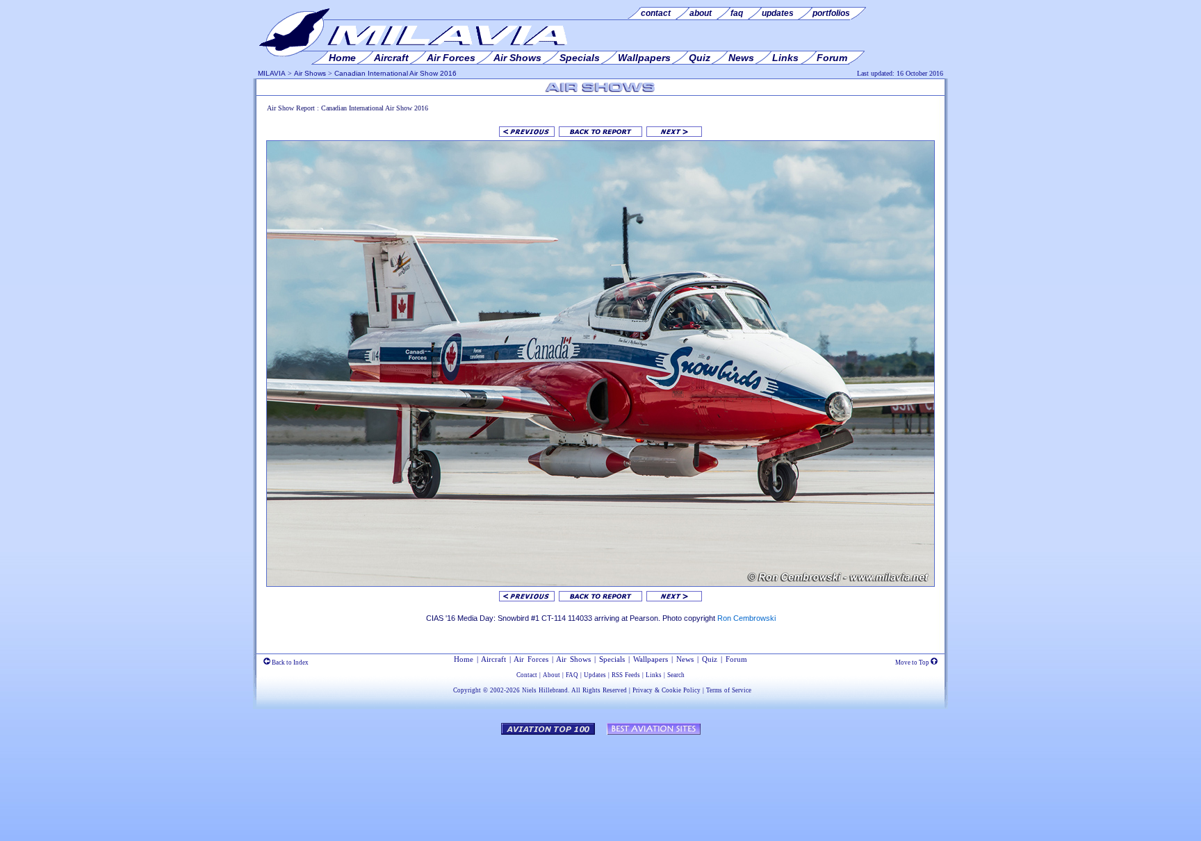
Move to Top (913, 662)
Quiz (709, 659)
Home (463, 659)
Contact (526, 675)
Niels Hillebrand (545, 690)
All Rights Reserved (599, 690)
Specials (612, 659)
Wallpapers (650, 659)
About (551, 675)
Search (676, 675)
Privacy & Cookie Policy (666, 690)
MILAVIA (272, 73)
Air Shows (310, 73)
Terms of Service (728, 690)
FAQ (572, 675)
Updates (595, 675)
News (685, 659)
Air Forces (531, 659)
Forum (736, 659)
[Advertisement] (600, 781)
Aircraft (493, 659)
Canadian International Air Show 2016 (395, 73)
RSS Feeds (626, 675)
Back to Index (289, 662)
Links (654, 675)
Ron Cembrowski (746, 618)
